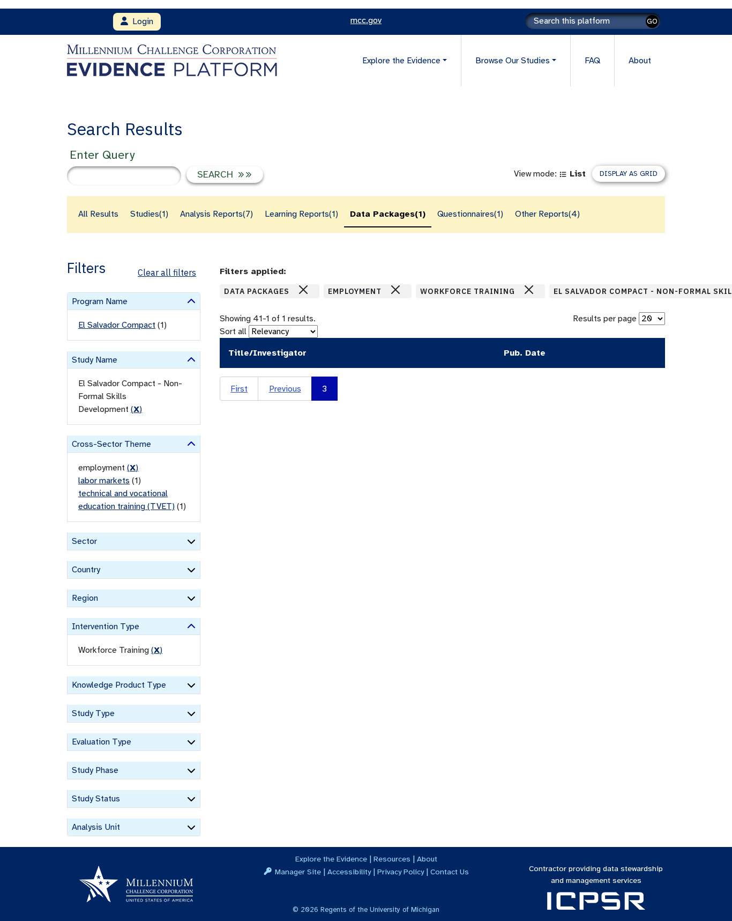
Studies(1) (149, 214)
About (640, 60)
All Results (98, 214)
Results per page (605, 318)
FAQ (592, 60)
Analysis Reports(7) (216, 214)
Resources (392, 859)
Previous (285, 389)
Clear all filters (167, 272)
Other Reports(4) (547, 214)
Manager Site (298, 871)
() (136, 409)
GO (652, 21)
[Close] (303, 289)
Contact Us (449, 871)
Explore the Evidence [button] (401, 60)
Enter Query (102, 155)
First (239, 389)
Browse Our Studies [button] (512, 60)
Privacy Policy (400, 871)
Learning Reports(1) (301, 214)
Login (140, 21)
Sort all (233, 331)
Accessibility (349, 871)
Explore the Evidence (331, 859)
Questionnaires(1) (470, 214)
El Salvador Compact (116, 325)
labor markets (104, 480)
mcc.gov (366, 20)
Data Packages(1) (387, 214)
